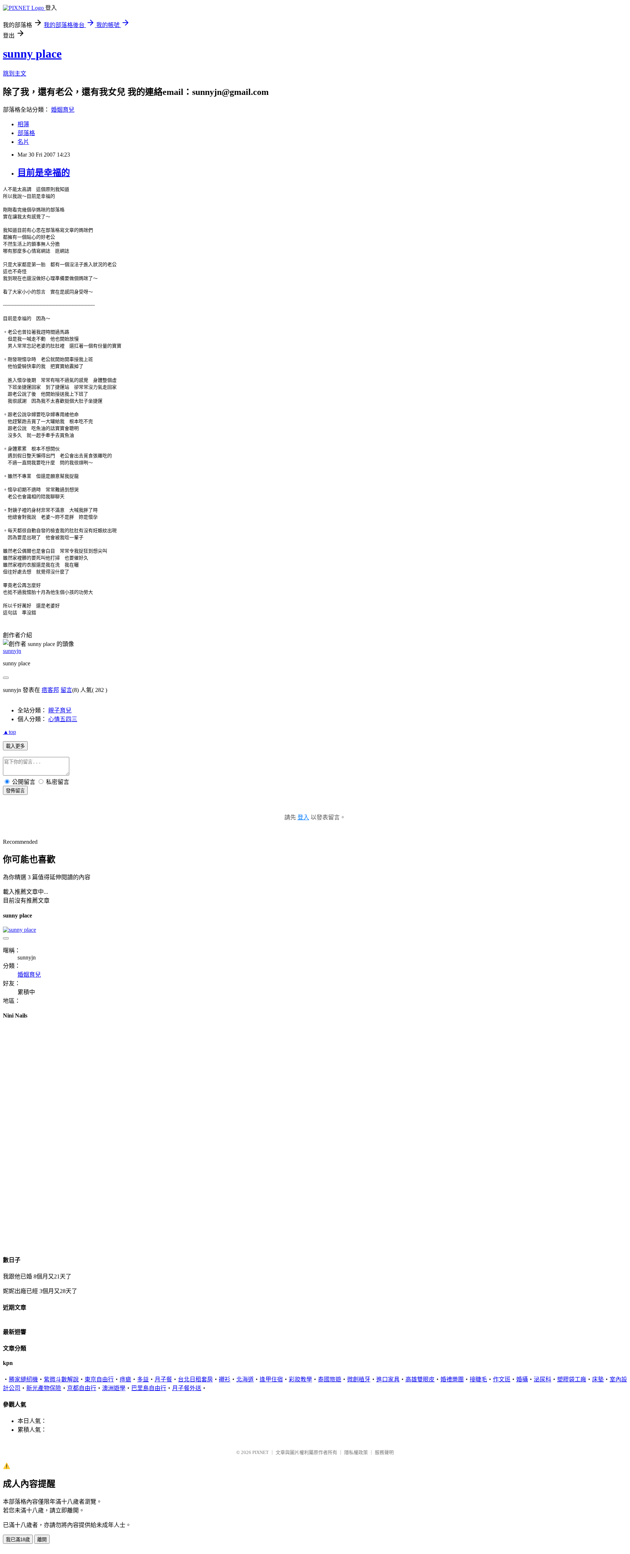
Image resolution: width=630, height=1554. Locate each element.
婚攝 (522, 1379)
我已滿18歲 (18, 1539)
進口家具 (388, 1379)
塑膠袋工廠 (571, 1379)
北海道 (245, 1379)
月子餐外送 (186, 1388)
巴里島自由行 (148, 1388)
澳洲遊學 (113, 1388)
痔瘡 (125, 1379)
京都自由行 (81, 1388)
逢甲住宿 (271, 1379)
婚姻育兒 (62, 110)
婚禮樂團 (452, 1379)
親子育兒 (59, 710)
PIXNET (260, 1452)
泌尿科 (542, 1379)
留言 (66, 690)
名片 (23, 142)
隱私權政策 (356, 1452)
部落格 (26, 133)
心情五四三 (62, 719)
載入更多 (15, 746)
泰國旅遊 (329, 1379)
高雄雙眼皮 (420, 1379)
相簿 (23, 124)
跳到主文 (14, 73)
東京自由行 (99, 1379)
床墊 (598, 1379)
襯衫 (224, 1379)
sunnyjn (12, 651)
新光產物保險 (43, 1388)
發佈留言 (15, 790)
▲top (9, 732)
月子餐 (163, 1379)
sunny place (32, 53)
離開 (42, 1539)
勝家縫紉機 (23, 1379)
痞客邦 (50, 690)
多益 (143, 1379)
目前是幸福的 (44, 172)
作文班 (501, 1379)
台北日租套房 (195, 1379)
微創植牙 (358, 1379)
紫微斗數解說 (61, 1379)
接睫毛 (478, 1379)
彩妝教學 (300, 1379)
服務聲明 (384, 1452)
